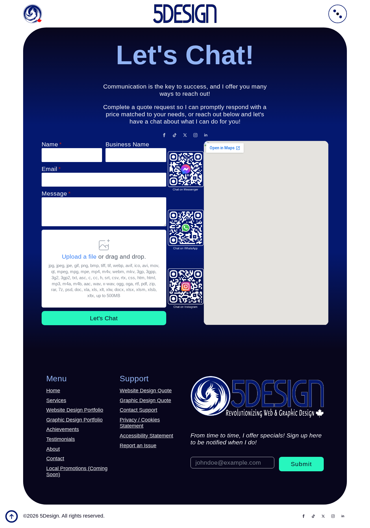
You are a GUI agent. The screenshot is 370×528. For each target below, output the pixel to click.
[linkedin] (205, 135)
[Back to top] (11, 516)
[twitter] (185, 135)
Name (52, 144)
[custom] (174, 135)
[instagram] (195, 135)
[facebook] (164, 135)
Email (51, 168)
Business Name (127, 144)
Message (56, 193)
